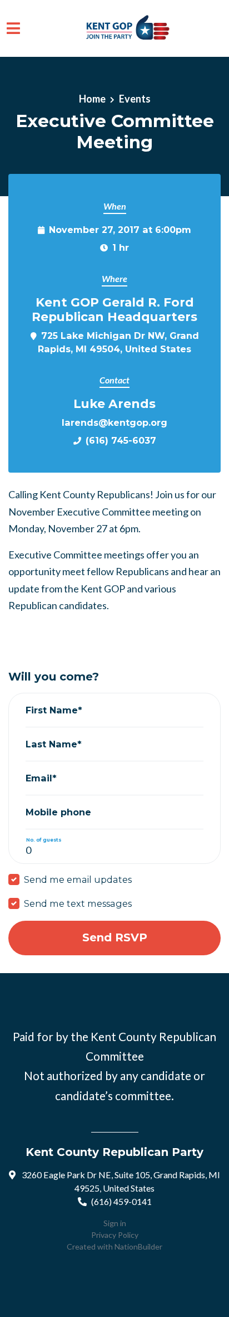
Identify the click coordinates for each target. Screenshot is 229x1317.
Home (92, 99)
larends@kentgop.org (114, 422)
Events (135, 99)
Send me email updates (78, 879)
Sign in (114, 1223)
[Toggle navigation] (13, 28)
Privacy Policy (114, 1235)
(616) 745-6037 (121, 440)
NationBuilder (138, 1246)
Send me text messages (78, 903)
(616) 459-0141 (121, 1201)
